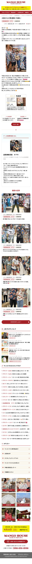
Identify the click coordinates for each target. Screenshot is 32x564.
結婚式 (27, 12)
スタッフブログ (5, 12)
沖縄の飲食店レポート (10, 467)
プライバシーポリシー (23, 554)
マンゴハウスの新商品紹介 (12, 449)
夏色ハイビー (18, 79)
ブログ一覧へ (16, 124)
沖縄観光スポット (9, 472)
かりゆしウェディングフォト (11, 458)
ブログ (10, 15)
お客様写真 (17, 15)
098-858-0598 (21, 548)
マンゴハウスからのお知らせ (12, 463)
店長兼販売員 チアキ (7, 21)
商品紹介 (13, 12)
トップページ (4, 15)
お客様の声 (20, 12)
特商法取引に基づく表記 (9, 554)
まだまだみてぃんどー (16, 322)
